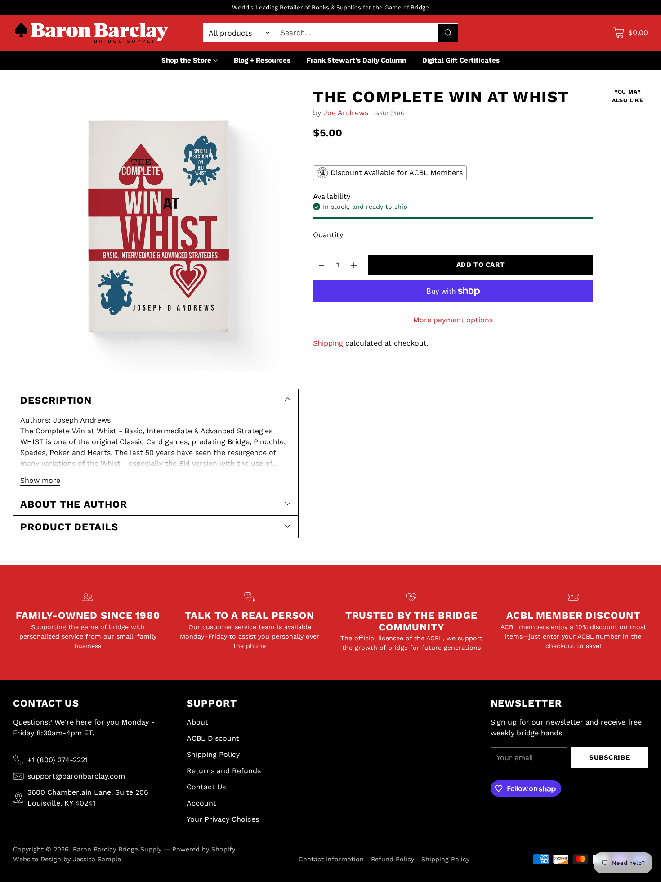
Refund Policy (392, 859)
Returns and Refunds (224, 770)
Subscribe (609, 757)
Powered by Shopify (203, 849)
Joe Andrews (345, 112)
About (197, 722)
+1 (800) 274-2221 (57, 760)
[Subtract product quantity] (321, 264)
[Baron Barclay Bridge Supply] (91, 33)
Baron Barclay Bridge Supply (117, 849)
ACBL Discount (213, 738)
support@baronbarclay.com (76, 776)
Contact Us (206, 787)
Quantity (328, 234)
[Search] (448, 32)
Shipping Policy (213, 754)
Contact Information (331, 859)
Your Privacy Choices (223, 819)
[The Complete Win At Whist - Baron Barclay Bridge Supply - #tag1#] (155, 230)
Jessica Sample (97, 859)
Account (201, 803)
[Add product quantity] (354, 264)
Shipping (328, 343)
